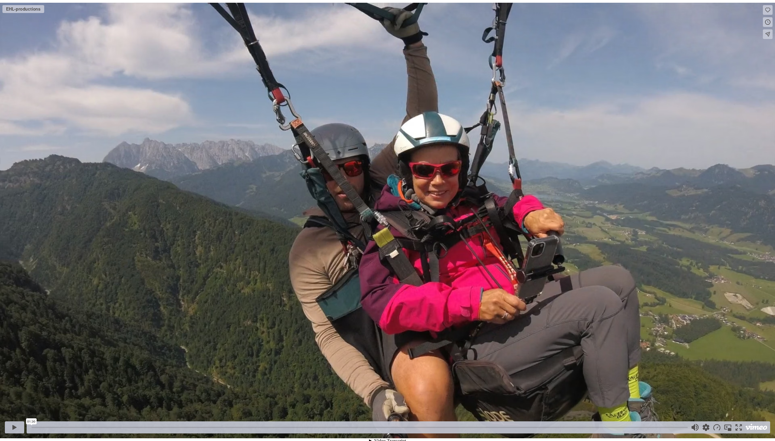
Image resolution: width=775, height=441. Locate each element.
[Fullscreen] (739, 427)
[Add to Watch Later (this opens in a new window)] (768, 22)
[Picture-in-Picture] (728, 427)
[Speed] (717, 427)
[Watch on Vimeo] (756, 427)
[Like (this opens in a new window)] (768, 10)
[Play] (14, 427)
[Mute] (695, 427)
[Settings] (706, 427)
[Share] (768, 34)
